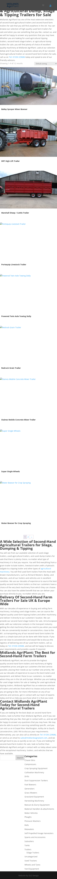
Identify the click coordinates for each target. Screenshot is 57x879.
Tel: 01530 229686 (17, 57)
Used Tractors (31, 860)
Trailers (28, 849)
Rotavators (29, 829)
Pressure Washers (33, 821)
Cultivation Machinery (34, 772)
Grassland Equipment (34, 796)
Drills (27, 776)
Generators (29, 788)
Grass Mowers (31, 792)
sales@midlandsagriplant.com (33, 738)
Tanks (27, 845)
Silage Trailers (33, 852)
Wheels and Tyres (32, 864)
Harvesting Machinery (34, 800)
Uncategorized (31, 856)
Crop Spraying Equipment (36, 768)
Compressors (30, 764)
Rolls (27, 825)
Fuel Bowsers (30, 784)
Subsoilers (29, 841)
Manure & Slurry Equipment (37, 805)
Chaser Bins (30, 760)
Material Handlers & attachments (39, 809)
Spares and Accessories (35, 837)
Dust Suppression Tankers (36, 780)
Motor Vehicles (31, 813)
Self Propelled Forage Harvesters (39, 833)
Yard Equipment (32, 869)
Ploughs (28, 817)
